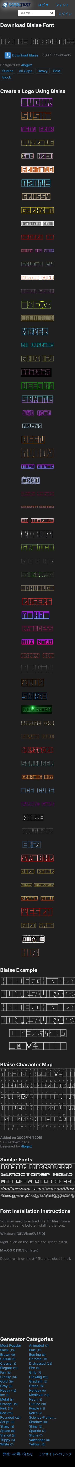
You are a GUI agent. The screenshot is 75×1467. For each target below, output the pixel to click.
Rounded (10, 1417)
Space (7, 1431)
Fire (34, 1368)
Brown (7, 1354)
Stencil (8, 1435)
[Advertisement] (37, 1298)
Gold (7, 1381)
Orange (9, 1404)
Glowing (38, 1377)
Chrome (38, 1359)
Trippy (7, 1440)
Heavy (43, 71)
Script (7, 1422)
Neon (35, 1399)
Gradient (38, 1381)
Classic (8, 1363)
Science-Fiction (43, 1417)
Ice (5, 1395)
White (7, 1444)
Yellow (37, 1444)
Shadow (38, 1422)
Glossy (8, 1377)
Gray (6, 1386)
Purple (37, 1408)
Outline (7, 71)
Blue (35, 1350)
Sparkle (37, 1431)
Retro (35, 1413)
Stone (36, 1435)
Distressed (40, 1363)
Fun (6, 1372)
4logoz (26, 65)
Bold (56, 71)
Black (7, 1350)
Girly (35, 1372)
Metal (7, 1399)
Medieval (39, 1395)
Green (36, 1386)
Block (6, 77)
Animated (39, 1345)
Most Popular (10, 1345)
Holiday (37, 1390)
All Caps (25, 71)
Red (6, 1413)
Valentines (39, 1440)
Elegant (9, 1368)
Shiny (35, 1426)
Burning (37, 1354)
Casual (8, 1359)
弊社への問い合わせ (18, 1454)
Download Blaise (24, 55)
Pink (6, 1408)
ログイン (65, 14)
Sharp (7, 1426)
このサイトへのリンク (55, 1454)
